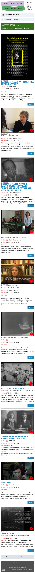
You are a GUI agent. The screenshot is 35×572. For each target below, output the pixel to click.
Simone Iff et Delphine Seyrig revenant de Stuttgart (15, 437)
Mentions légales (4, 570)
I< (5, 25)
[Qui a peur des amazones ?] (17, 222)
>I (22, 25)
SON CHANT (6, 482)
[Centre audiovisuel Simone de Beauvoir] (13, 10)
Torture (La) (7, 533)
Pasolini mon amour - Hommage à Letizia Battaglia (17, 83)
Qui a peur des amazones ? (14, 238)
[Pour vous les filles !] (17, 120)
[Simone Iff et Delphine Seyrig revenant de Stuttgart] (17, 422)
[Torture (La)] (17, 519)
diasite (30, 569)
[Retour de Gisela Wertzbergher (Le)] (17, 271)
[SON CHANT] (17, 471)
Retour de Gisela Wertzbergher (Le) (10, 287)
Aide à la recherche (17, 562)
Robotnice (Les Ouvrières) (14, 337)
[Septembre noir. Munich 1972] (17, 374)
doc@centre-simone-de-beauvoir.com (17, 567)
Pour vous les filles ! (12, 136)
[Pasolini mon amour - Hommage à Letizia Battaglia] (17, 57)
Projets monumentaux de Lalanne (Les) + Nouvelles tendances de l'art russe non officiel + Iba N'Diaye (16, 187)
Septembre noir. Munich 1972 (15, 388)
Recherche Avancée (12, 19)
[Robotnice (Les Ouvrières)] (17, 324)
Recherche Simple (12, 15)
